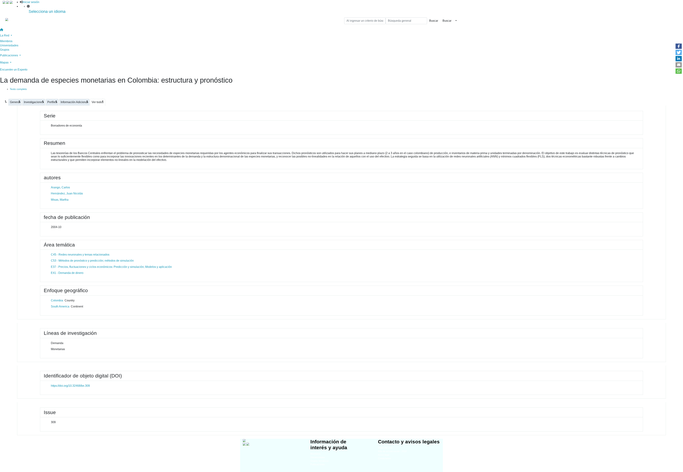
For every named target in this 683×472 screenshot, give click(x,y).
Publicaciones (317, 464)
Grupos (4, 49)
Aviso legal (383, 455)
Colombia (57, 300)
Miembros (6, 41)
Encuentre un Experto (13, 69)
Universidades (9, 45)
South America (60, 306)
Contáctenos (384, 458)
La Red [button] (5, 35)
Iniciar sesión (31, 2)
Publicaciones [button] (9, 55)
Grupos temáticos (319, 461)
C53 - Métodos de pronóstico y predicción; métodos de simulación (92, 260)
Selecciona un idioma (47, 11)
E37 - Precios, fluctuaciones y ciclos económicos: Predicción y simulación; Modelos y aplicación (111, 266)
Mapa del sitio (385, 447)
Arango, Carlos (60, 187)
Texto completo (18, 89)
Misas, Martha (59, 199)
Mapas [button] (4, 62)
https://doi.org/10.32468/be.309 (70, 385)
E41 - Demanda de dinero (67, 272)
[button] (679, 46)
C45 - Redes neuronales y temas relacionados (80, 254)
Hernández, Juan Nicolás (67, 193)
